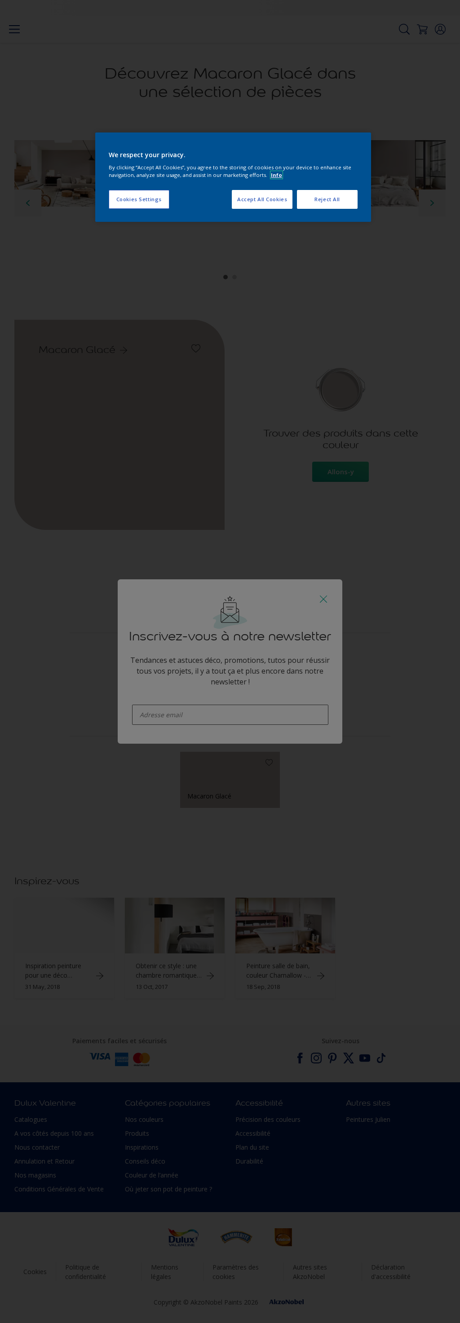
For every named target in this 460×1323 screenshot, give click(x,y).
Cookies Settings (139, 199)
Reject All (327, 199)
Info (276, 175)
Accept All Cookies (262, 199)
